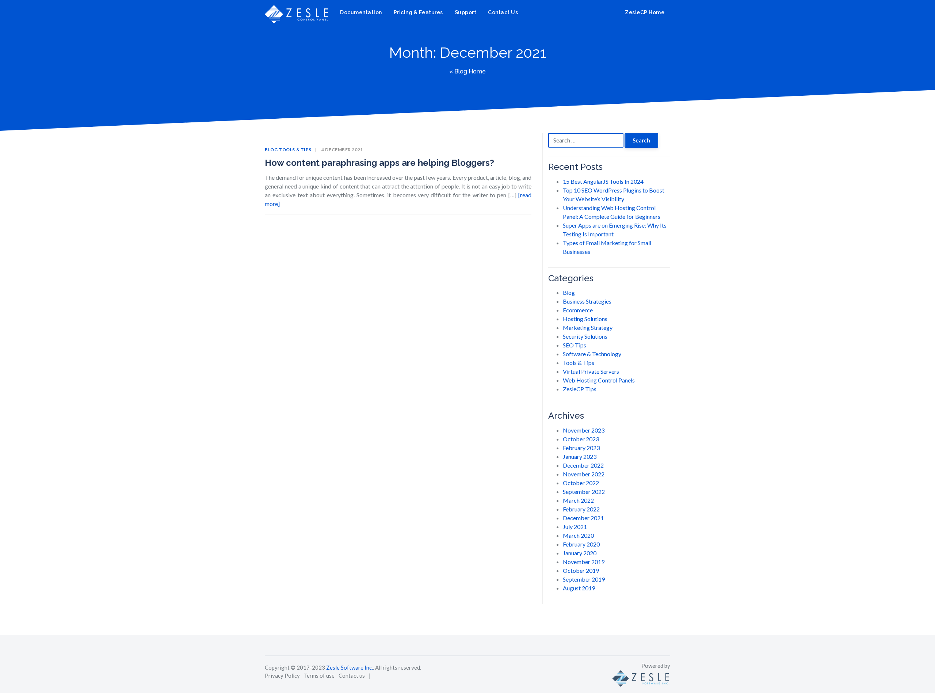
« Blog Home (467, 71)
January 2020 (579, 552)
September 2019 (584, 579)
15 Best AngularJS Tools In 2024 (603, 181)
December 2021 (583, 517)
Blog (271, 149)
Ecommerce (578, 309)
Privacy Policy (282, 675)
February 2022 (581, 509)
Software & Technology (592, 353)
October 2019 (581, 570)
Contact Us (503, 12)
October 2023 (581, 438)
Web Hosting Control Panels (599, 380)
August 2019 (579, 588)
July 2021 (575, 526)
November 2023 (583, 430)
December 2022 (583, 465)
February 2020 (581, 544)
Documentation (361, 12)
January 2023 (579, 456)
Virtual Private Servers (591, 371)
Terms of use (319, 675)
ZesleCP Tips (579, 388)
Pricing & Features (418, 12)
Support (466, 12)
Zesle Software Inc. (349, 667)
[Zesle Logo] (641, 677)
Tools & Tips (295, 149)
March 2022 (578, 500)
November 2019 (583, 561)
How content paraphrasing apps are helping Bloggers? (379, 162)
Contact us (352, 675)
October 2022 (581, 482)
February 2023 (581, 447)
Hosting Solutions (585, 318)
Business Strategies (587, 301)
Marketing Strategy (587, 327)
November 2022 (583, 474)
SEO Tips (574, 345)
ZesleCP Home (644, 12)
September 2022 (584, 491)
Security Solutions (585, 336)
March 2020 (578, 535)
